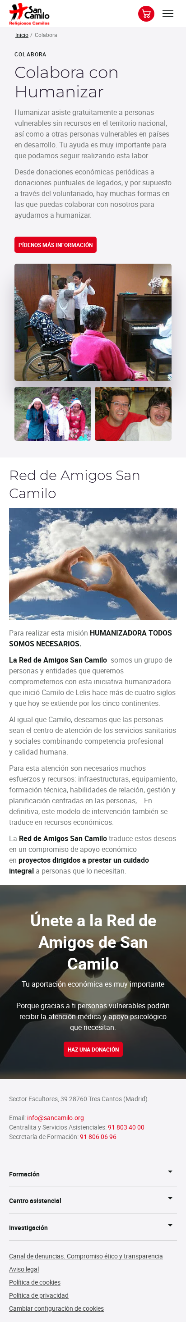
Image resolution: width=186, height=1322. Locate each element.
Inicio (21, 34)
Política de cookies (34, 1282)
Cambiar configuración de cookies (56, 1308)
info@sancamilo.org (55, 1117)
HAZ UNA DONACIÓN (93, 1049)
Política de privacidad (39, 1295)
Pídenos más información (56, 244)
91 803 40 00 (126, 1127)
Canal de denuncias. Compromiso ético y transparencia (86, 1256)
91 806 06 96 (98, 1136)
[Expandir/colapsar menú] (168, 13)
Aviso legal (24, 1269)
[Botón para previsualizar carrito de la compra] (146, 14)
